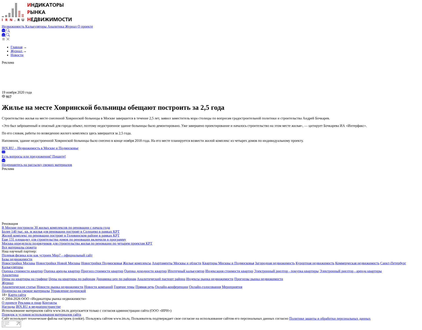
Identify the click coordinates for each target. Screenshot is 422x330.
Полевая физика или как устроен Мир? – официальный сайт (47, 255)
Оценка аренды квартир (62, 271)
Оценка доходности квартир (145, 271)
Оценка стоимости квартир (22, 271)
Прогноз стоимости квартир (102, 271)
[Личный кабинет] (4, 31)
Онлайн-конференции (171, 287)
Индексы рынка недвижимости (209, 279)
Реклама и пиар (29, 303)
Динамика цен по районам (116, 279)
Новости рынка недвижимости (60, 287)
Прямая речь (144, 287)
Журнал (71, 26)
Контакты (49, 303)
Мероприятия (232, 287)
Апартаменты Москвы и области (176, 263)
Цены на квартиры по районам (72, 279)
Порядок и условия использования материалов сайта (41, 314)
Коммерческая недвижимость (357, 263)
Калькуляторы (36, 26)
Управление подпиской (68, 291)
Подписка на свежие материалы (26, 291)
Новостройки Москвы (18, 263)
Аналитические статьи (19, 287)
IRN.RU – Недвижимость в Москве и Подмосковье (40, 148)
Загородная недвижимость (275, 263)
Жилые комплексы (137, 263)
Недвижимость (13, 26)
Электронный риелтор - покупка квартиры (286, 271)
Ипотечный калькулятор (186, 271)
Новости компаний (98, 287)
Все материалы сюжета (19, 247)
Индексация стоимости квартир (229, 271)
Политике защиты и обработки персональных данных (330, 318)
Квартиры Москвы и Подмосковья (228, 263)
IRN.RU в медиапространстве (38, 306)
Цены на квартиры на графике (25, 279)
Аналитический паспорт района (161, 279)
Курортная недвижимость (315, 263)
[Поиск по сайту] (8, 31)
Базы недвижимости (17, 259)
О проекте (85, 26)
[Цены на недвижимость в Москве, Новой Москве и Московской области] (37, 22)
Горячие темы (124, 287)
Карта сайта (17, 295)
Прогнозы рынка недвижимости (258, 279)
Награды (8, 306)
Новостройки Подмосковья (101, 263)
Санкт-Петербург (393, 263)
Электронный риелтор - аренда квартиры (351, 271)
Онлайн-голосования (205, 287)
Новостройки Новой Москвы (58, 263)
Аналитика (56, 26)
